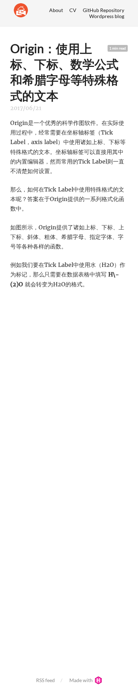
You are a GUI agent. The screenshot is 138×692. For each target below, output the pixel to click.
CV (72, 10)
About (56, 10)
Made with (81, 680)
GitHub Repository (103, 10)
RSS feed (45, 680)
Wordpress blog (106, 16)
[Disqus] (69, 386)
